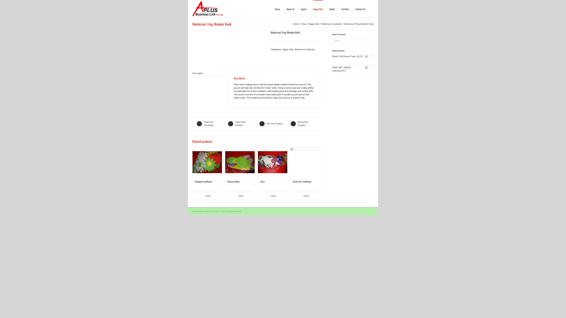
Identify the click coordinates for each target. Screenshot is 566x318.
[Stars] (272, 162)
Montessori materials (304, 49)
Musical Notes (233, 181)
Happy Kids (287, 49)
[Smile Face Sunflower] (305, 162)
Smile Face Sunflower (302, 181)
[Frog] (229, 45)
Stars (262, 181)
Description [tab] (197, 73)
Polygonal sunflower (203, 181)
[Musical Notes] (240, 162)
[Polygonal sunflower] (207, 162)
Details (208, 196)
